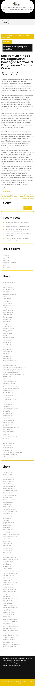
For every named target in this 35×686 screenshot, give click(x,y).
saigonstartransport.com (10, 582)
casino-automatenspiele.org (11, 534)
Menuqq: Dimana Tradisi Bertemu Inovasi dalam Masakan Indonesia (27, 196)
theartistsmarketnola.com (10, 602)
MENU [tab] (5, 22)
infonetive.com (7, 586)
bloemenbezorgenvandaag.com (12, 572)
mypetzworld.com (8, 396)
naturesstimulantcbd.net (10, 454)
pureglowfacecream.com (10, 559)
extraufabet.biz (7, 333)
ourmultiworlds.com (9, 478)
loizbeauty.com (7, 545)
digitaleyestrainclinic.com (10, 627)
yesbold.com (7, 298)
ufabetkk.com (7, 554)
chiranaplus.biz (7, 604)
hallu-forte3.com (8, 611)
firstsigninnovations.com (10, 490)
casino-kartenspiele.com (10, 533)
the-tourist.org (7, 524)
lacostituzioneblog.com (10, 436)
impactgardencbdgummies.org (12, 452)
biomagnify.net (7, 458)
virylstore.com (7, 504)
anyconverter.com (8, 547)
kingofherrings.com (8, 561)
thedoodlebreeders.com (10, 408)
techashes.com (7, 286)
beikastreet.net (7, 474)
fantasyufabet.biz (8, 323)
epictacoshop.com (8, 588)
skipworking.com (8, 543)
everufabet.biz (7, 355)
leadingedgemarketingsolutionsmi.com (14, 367)
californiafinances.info (9, 591)
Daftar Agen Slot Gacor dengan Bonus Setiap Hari (15, 36)
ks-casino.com (7, 404)
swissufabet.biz (7, 326)
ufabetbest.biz (7, 342)
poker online (6, 264)
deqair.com (6, 412)
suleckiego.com (7, 648)
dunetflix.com (7, 426)
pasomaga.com (7, 451)
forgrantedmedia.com (9, 495)
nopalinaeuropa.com (9, 456)
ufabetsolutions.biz (8, 337)
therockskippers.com (9, 614)
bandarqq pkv (7, 662)
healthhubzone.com (9, 300)
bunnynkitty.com (7, 577)
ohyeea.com (6, 438)
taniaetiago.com (8, 447)
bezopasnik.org (7, 579)
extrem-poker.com (8, 403)
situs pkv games (7, 257)
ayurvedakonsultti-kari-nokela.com (13, 374)
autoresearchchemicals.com (11, 644)
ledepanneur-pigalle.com (10, 598)
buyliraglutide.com (8, 312)
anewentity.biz (7, 565)
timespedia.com (8, 549)
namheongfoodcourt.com (10, 607)
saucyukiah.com (7, 472)
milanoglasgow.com (9, 609)
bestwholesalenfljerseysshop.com (13, 371)
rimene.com (6, 596)
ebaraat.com (7, 302)
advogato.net (7, 526)
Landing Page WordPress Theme (14, 682)
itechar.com (6, 296)
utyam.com (6, 435)
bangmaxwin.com (8, 584)
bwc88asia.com (7, 401)
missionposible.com (9, 628)
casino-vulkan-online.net (10, 621)
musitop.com (7, 433)
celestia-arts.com (8, 483)
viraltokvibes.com (8, 513)
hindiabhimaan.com (9, 639)
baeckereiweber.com (9, 282)
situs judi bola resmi (19, 658)
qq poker (9, 660)
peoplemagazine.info (9, 284)
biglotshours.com (8, 310)
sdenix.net (6, 520)
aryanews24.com (8, 378)
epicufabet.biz (7, 349)
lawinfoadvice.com (8, 420)
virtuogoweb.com (8, 309)
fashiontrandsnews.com (10, 362)
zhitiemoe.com (7, 440)
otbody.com (6, 538)
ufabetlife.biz (6, 335)
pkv (4, 258)
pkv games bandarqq (9, 262)
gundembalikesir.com (9, 294)
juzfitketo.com (7, 449)
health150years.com (9, 508)
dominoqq (6, 266)
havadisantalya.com (9, 289)
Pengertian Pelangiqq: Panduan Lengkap (17, 226)
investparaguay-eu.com (10, 399)
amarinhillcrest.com (9, 522)
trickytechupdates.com (9, 637)
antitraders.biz (7, 376)
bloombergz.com (8, 529)
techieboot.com (7, 293)
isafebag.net (6, 527)
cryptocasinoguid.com (9, 365)
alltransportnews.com (9, 360)
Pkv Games (7, 42)
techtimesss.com (8, 502)
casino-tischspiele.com (10, 536)
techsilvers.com (7, 413)
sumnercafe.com (8, 424)
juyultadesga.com (8, 392)
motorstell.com (7, 506)
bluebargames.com (9, 487)
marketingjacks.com (9, 634)
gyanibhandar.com (8, 316)
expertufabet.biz (7, 321)
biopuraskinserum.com (10, 589)
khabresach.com (8, 641)
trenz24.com (6, 541)
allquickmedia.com (8, 556)
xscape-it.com (7, 380)
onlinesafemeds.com (9, 314)
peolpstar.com (7, 497)
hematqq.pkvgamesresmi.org (12, 665)
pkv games (7, 191)
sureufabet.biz (7, 344)
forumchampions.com (9, 485)
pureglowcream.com (9, 570)
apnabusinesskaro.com (10, 646)
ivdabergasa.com (8, 390)
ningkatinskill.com (8, 415)
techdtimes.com (7, 291)
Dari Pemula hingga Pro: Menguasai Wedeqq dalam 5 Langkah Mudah (9, 196)
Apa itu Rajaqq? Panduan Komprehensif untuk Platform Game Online (17, 230)
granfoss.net (6, 616)
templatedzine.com (8, 419)
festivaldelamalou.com (9, 488)
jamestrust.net (7, 540)
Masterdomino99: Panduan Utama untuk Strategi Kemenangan (17, 239)
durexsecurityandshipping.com (12, 387)
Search (7, 202)
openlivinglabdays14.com (10, 372)
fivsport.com (6, 417)
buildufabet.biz (7, 358)
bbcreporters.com (8, 364)
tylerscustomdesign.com (10, 499)
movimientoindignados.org (11, 427)
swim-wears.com (8, 494)
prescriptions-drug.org (9, 510)
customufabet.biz (8, 346)
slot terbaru (9, 658)
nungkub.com (7, 442)
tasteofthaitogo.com (9, 575)
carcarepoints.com (8, 406)
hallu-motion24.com (9, 612)
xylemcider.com (7, 445)
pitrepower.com (7, 623)
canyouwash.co (7, 287)
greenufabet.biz (7, 330)
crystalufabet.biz (8, 351)
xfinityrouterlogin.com (9, 632)
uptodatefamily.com (9, 431)
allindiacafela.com (8, 618)
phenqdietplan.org (8, 422)
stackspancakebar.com (10, 605)
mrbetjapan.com (8, 563)
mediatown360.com (9, 625)
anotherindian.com (8, 443)
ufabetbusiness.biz (8, 328)
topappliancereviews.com (10, 635)
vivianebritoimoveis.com (10, 515)
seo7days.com (7, 568)
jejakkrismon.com (8, 550)
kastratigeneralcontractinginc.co (12, 369)
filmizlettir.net (6, 476)
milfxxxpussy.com (8, 429)
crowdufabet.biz (7, 357)
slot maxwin (11, 664)
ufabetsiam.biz (7, 325)
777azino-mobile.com (9, 381)
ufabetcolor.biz (7, 332)
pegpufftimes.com (8, 481)
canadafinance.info (8, 593)
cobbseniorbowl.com (9, 383)
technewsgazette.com (9, 557)
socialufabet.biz (7, 339)
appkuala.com (7, 566)
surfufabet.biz (7, 341)
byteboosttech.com (8, 305)
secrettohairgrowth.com (10, 573)
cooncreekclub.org (8, 479)
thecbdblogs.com (8, 643)
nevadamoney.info (8, 595)
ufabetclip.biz (7, 319)
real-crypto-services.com (10, 394)
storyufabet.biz (7, 348)
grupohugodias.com (9, 410)
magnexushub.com (8, 307)
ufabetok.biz (6, 353)
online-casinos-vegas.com (11, 630)
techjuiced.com (7, 303)
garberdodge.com (8, 492)
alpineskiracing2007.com (10, 619)
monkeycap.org (7, 518)
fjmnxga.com (6, 580)
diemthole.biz (7, 552)
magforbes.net (7, 517)
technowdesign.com (9, 385)
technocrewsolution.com (10, 511)
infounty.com (6, 397)
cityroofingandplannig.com (11, 388)
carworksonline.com (9, 501)
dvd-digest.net (7, 600)
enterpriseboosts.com (9, 531)
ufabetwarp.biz (7, 318)
